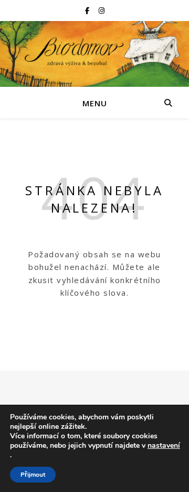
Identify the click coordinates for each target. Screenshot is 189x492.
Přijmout (32, 474)
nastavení (164, 445)
